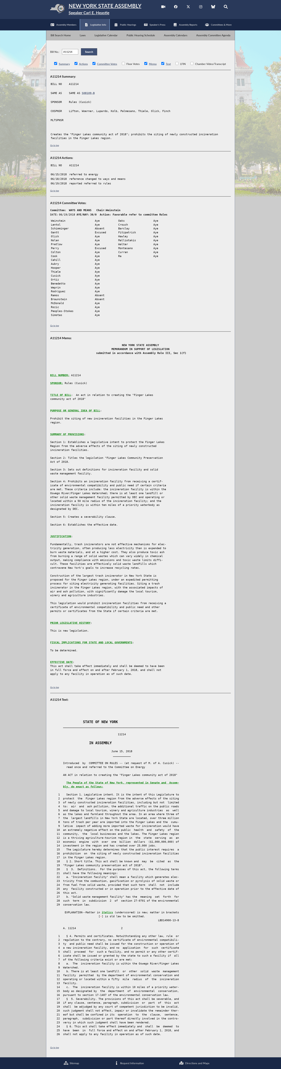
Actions (83, 63)
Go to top (54, 145)
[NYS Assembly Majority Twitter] (188, 7)
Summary (64, 63)
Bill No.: (54, 51)
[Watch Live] (163, 7)
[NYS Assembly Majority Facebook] (176, 7)
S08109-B (88, 93)
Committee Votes (107, 63)
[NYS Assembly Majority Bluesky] (213, 7)
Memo (153, 63)
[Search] (225, 7)
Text (168, 63)
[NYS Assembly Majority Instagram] (200, 7)
